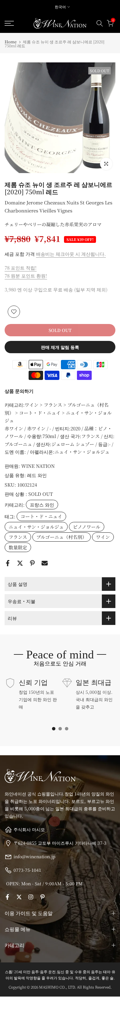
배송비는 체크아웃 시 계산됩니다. (71, 254)
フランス (18, 537)
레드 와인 (37, 475)
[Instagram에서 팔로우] (31, 897)
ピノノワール (86, 526)
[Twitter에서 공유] (20, 563)
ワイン (103, 537)
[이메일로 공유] (45, 563)
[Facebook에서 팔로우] (7, 897)
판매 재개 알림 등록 (60, 347)
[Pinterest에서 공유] (32, 563)
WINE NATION (38, 466)
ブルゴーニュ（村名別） (61, 537)
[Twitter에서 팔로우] (19, 897)
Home (11, 42)
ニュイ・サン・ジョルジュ (36, 526)
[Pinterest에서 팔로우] (42, 897)
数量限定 (18, 547)
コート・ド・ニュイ (41, 516)
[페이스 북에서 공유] (8, 563)
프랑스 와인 (42, 504)
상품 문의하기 (19, 391)
